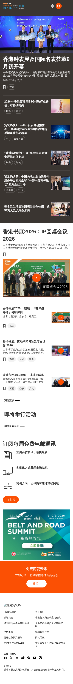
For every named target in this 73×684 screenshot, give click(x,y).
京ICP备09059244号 (14, 643)
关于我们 (39, 612)
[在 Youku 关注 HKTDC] (40, 657)
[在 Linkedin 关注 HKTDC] (17, 657)
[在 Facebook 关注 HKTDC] (5, 657)
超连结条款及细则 (13, 637)
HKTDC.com (10, 612)
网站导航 (39, 637)
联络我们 (8, 617)
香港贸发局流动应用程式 (48, 617)
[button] (66, 6)
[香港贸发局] (36, 607)
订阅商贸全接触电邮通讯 (16, 623)
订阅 (12, 499)
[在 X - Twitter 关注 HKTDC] (11, 657)
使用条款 (8, 632)
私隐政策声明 (42, 632)
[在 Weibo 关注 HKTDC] (22, 657)
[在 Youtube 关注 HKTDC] (34, 657)
